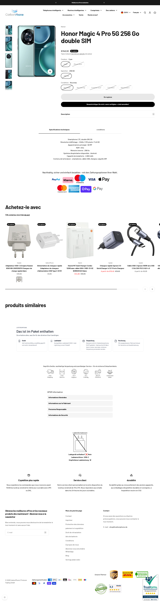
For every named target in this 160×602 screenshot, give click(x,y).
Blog (67, 555)
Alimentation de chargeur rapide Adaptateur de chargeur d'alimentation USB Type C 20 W (49, 268)
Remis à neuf (93, 15)
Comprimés (95, 10)
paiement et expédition (74, 528)
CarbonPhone (49, 263)
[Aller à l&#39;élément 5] (8, 88)
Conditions (70, 540)
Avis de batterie (71, 536)
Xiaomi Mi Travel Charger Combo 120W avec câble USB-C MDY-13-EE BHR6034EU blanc (80, 268)
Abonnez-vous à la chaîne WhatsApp (75, 550)
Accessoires (67, 15)
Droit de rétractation (73, 532)
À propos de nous (72, 545)
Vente (81, 15)
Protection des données (75, 524)
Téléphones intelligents (52, 10)
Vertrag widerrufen (73, 560)
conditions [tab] (101, 129)
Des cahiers (110, 10)
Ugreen (110, 263)
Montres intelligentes (76, 10)
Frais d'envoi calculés (78, 54)
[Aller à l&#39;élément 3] (8, 60)
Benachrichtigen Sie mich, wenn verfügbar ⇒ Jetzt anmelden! (108, 104)
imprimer (69, 520)
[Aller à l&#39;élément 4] (8, 75)
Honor (63, 27)
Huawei (19, 263)
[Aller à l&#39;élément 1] (8, 30)
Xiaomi (80, 263)
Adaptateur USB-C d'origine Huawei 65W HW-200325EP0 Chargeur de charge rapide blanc (19, 268)
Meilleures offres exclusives (80, 2)
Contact (69, 516)
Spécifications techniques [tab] (59, 129)
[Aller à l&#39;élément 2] (8, 44)
